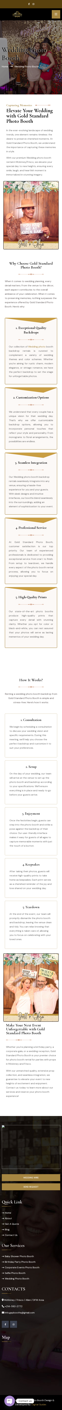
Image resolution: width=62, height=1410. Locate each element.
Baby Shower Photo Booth (19, 1256)
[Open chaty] (9, 1401)
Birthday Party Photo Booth (20, 1261)
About (8, 1218)
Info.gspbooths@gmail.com (20, 1312)
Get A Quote (12, 1224)
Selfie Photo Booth (15, 1273)
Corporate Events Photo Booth (22, 1267)
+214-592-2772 (13, 1306)
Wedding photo (36, 346)
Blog (7, 1229)
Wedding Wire (31, 1177)
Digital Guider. (39, 1404)
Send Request (31, 1186)
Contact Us (11, 1235)
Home (5, 66)
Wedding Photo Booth (17, 1278)
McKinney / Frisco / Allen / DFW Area (24, 1300)
